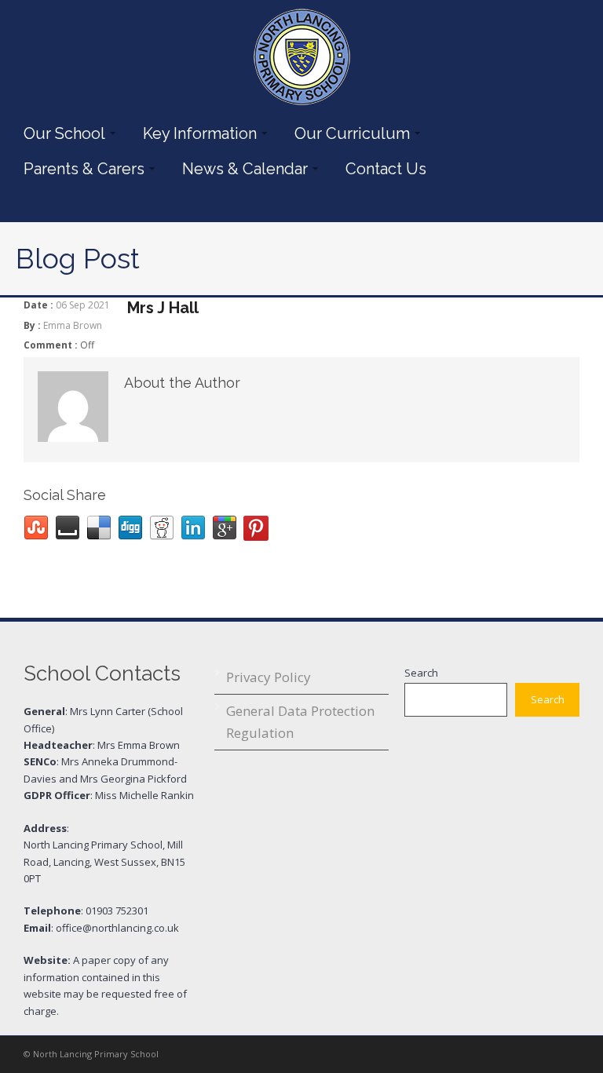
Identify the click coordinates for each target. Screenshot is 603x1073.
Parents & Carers (80, 168)
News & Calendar (241, 168)
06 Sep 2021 (83, 305)
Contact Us (385, 168)
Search (421, 673)
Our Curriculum (348, 133)
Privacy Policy (268, 677)
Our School (60, 133)
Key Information (196, 133)
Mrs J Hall (163, 307)
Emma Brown (72, 325)
